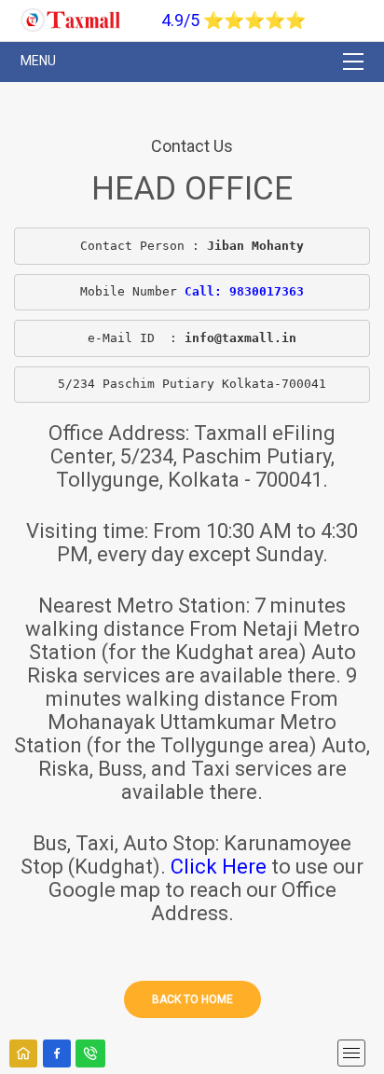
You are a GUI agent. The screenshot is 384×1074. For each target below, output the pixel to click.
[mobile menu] (351, 1053)
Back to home (192, 999)
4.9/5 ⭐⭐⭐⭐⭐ (233, 20)
